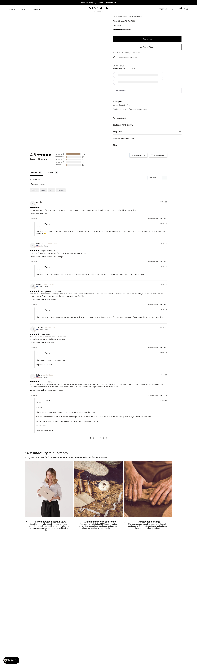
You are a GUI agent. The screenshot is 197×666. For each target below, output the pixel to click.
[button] (162, 219)
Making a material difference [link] (100, 521)
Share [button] (35, 219)
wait (51, 190)
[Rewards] (11, 660)
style (43, 190)
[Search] (172, 9)
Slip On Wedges (122, 16)
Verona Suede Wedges (135, 16)
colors (34, 190)
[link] (98, 489)
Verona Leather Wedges (38, 214)
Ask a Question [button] (139, 155)
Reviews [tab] (34, 172)
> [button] (114, 438)
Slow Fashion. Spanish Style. (51, 521)
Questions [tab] (49, 172)
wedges (61, 190)
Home (115, 16)
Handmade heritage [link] (149, 521)
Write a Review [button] (159, 155)
